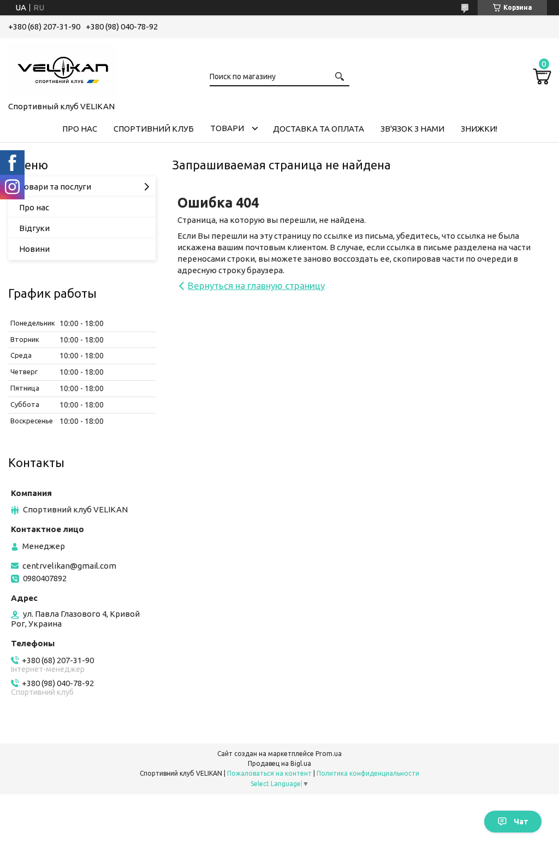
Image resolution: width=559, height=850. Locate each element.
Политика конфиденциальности (368, 773)
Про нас (34, 207)
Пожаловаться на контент (269, 773)
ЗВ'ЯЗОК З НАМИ (412, 128)
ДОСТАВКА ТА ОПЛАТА (318, 128)
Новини (34, 248)
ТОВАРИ (227, 128)
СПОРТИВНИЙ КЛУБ (154, 128)
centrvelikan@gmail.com (69, 565)
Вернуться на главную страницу (256, 285)
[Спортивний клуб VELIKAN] (62, 67)
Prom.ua (329, 753)
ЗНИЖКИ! (479, 128)
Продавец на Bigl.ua (279, 763)
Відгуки (34, 228)
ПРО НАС (79, 128)
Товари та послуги (55, 186)
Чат (521, 821)
